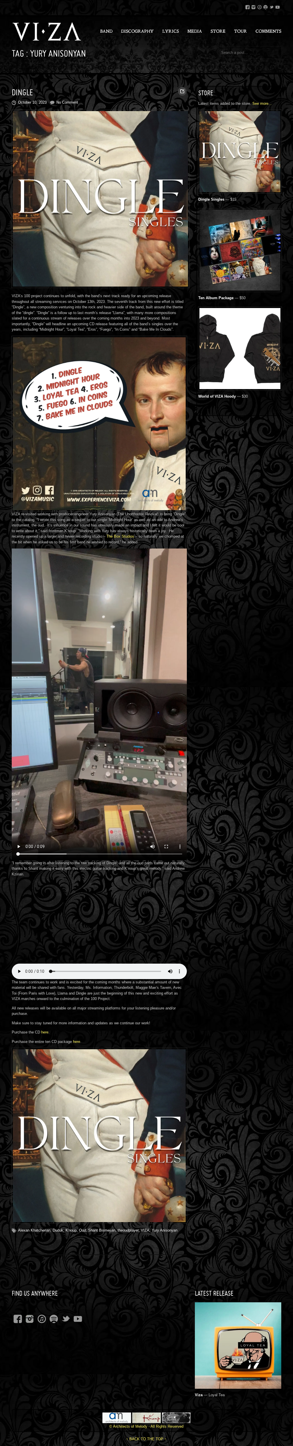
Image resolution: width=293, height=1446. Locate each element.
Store (218, 31)
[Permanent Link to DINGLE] (99, 198)
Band (106, 31)
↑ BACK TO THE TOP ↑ (146, 1439)
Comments (268, 31)
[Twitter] (271, 6)
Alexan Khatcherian (34, 1230)
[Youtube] (277, 6)
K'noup (71, 1230)
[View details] (238, 1385)
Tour (240, 31)
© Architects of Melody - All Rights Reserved (146, 1426)
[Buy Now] (240, 190)
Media (194, 31)
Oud (82, 1230)
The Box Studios (120, 536)
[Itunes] (259, 6)
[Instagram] (253, 6)
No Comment (67, 102)
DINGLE (22, 92)
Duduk (58, 1230)
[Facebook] (247, 6)
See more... (262, 103)
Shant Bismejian (101, 1230)
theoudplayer (128, 1230)
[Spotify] (265, 6)
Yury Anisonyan (164, 1230)
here (44, 1032)
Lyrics (170, 31)
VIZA (145, 1230)
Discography (137, 31)
